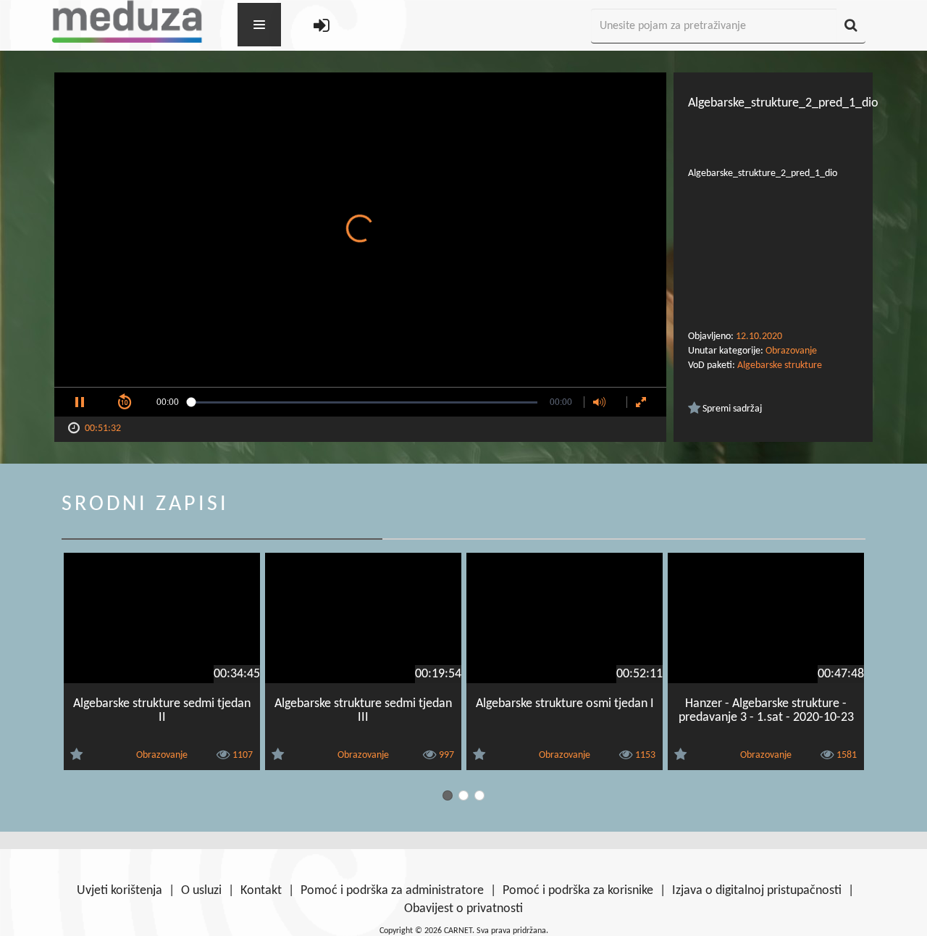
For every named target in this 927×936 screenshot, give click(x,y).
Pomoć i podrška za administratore (392, 891)
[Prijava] (321, 26)
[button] (79, 402)
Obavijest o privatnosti (463, 909)
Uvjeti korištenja (119, 891)
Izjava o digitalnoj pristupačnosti (757, 891)
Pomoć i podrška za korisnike (578, 891)
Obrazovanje (791, 351)
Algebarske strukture (779, 365)
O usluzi (201, 891)
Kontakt (261, 891)
